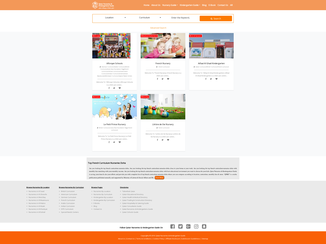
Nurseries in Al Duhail (37, 212)
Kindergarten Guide (189, 5)
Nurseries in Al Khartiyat (38, 209)
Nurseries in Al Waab (37, 206)
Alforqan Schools (114, 63)
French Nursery (162, 63)
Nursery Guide (169, 5)
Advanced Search (158, 27)
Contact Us (223, 5)
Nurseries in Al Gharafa (38, 194)
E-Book (212, 5)
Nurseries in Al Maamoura (39, 200)
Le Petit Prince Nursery (115, 124)
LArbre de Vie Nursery (163, 124)
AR (231, 5)
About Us (155, 5)
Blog (204, 5)
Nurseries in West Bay (37, 197)
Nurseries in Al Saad (36, 191)
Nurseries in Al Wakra (37, 203)
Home (146, 5)
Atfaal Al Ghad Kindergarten (211, 63)
